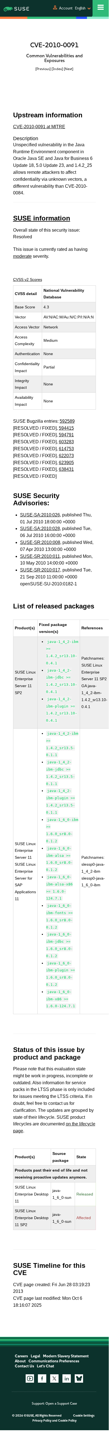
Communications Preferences (53, 1361)
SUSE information (41, 218)
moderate (22, 256)
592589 (67, 421)
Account (65, 8)
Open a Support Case (61, 1403)
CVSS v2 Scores (27, 279)
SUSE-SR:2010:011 (40, 556)
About (20, 1361)
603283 (66, 441)
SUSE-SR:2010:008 (40, 542)
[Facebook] (42, 1378)
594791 (66, 434)
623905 (66, 462)
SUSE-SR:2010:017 (40, 570)
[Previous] (43, 69)
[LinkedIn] (66, 1378)
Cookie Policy (67, 1420)
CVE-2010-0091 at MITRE (39, 126)
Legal (35, 1356)
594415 (66, 428)
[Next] (68, 69)
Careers (21, 1356)
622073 (66, 455)
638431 (66, 469)
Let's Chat (45, 1366)
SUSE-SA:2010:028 (40, 528)
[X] (54, 1378)
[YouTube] (30, 1378)
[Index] (57, 69)
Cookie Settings (84, 1415)
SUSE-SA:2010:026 (40, 515)
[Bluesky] (79, 1378)
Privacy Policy (42, 1420)
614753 (66, 448)
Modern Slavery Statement (66, 1356)
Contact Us (24, 1366)
